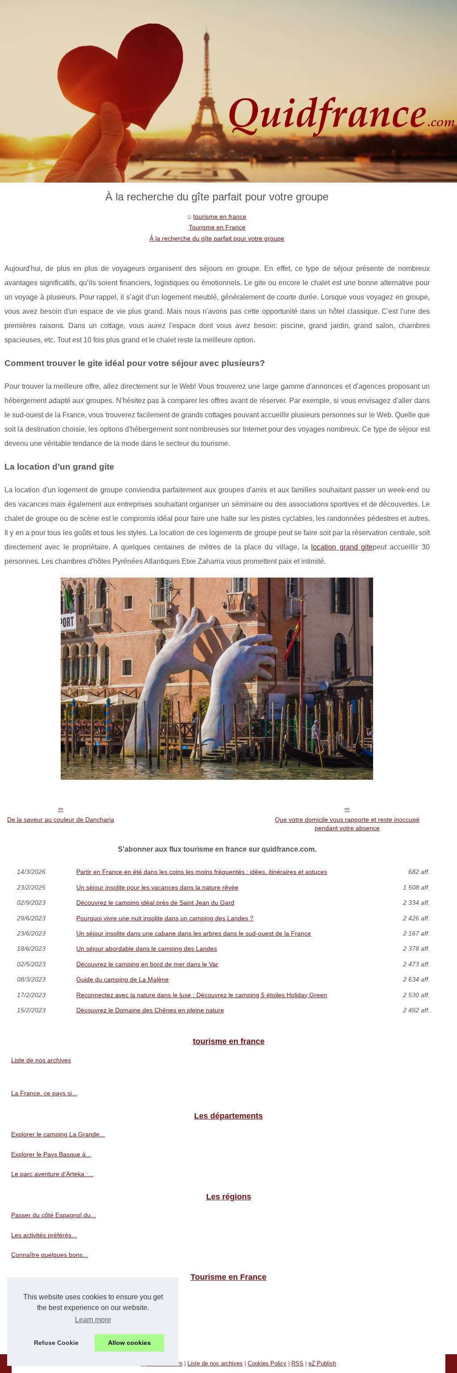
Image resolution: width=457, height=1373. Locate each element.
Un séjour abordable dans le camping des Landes (146, 948)
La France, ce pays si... (44, 1093)
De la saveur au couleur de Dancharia (60, 819)
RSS (297, 1363)
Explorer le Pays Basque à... (51, 1154)
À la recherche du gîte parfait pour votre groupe (217, 238)
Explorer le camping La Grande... (58, 1134)
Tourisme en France (217, 227)
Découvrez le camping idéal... (53, 1335)
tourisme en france (219, 216)
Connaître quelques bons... (49, 1254)
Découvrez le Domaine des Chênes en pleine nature (150, 1010)
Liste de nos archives (41, 1060)
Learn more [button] (93, 1319)
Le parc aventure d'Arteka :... (52, 1173)
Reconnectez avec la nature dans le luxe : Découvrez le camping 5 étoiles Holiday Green (201, 995)
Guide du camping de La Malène (122, 979)
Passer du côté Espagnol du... (53, 1215)
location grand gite (342, 547)
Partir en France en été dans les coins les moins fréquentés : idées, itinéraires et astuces (201, 872)
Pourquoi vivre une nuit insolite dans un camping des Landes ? (164, 918)
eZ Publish (322, 1363)
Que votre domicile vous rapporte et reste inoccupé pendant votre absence (347, 824)
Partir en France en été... (46, 1295)
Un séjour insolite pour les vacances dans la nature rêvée (157, 887)
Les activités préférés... (44, 1235)
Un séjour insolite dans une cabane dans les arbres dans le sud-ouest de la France (193, 933)
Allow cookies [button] (129, 1342)
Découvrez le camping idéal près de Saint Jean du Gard (155, 902)
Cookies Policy (267, 1363)
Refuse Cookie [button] (56, 1342)
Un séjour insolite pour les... (50, 1315)
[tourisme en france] (228, 91)
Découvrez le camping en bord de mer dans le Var (147, 964)
